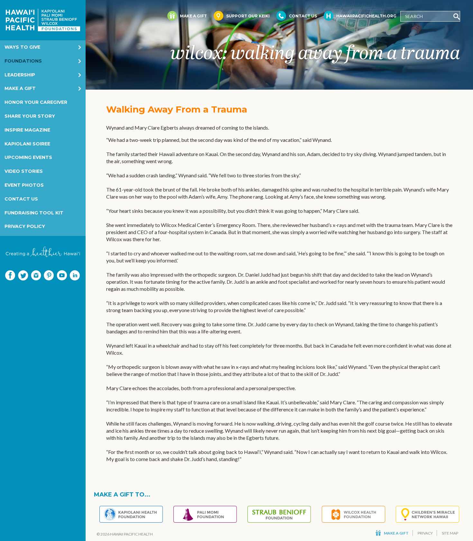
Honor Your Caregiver (36, 102)
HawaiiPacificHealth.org (366, 16)
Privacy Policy (25, 226)
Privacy (425, 533)
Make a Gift (20, 88)
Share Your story (30, 116)
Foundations (23, 61)
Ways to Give (22, 47)
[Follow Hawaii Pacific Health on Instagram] (36, 275)
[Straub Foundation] (279, 514)
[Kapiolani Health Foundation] (131, 514)
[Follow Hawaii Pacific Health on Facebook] (10, 275)
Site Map (450, 533)
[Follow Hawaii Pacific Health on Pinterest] (49, 275)
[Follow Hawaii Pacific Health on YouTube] (62, 275)
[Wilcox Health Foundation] (353, 514)
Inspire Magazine (27, 130)
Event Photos (24, 185)
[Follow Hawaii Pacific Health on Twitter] (23, 275)
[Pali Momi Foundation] (205, 514)
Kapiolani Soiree (27, 144)
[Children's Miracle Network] (427, 514)
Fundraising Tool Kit (34, 213)
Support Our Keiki (248, 16)
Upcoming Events (28, 157)
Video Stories (24, 171)
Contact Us (21, 199)
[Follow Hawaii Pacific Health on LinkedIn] (75, 275)
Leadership (20, 75)
